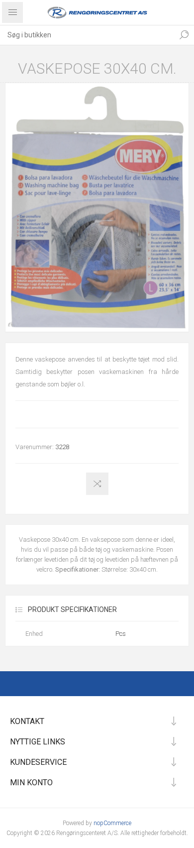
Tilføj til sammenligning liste (97, 484)
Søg (184, 35)
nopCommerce (112, 823)
